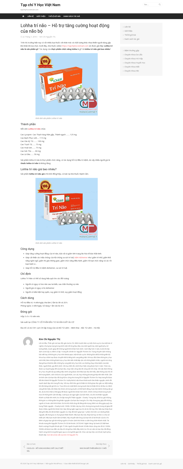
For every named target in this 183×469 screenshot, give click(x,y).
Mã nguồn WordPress (54, 463)
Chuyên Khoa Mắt (131, 66)
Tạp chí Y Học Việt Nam (40, 5)
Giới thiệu (40, 16)
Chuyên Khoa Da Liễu (133, 54)
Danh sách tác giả (71, 16)
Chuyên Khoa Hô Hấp (133, 58)
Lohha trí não (34, 129)
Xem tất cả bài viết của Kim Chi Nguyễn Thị (62, 435)
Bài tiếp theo (93, 446)
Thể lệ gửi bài (54, 16)
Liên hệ (30, 16)
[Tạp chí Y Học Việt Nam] (23, 16)
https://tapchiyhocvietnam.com (75, 46)
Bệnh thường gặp (131, 50)
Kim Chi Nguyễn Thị (47, 37)
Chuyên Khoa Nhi (131, 70)
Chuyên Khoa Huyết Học (134, 62)
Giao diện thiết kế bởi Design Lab (76, 463)
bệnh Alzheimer (81, 257)
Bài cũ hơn (45, 447)
